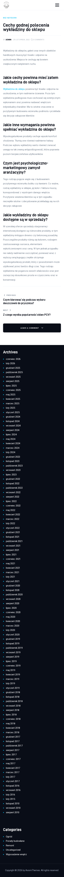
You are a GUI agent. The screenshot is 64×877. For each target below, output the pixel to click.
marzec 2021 (12, 572)
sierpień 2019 (12, 656)
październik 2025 (14, 372)
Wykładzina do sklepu (14, 89)
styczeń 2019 (12, 688)
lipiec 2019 (11, 661)
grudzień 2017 (13, 736)
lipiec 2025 (11, 385)
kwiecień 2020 (13, 621)
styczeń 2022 (12, 528)
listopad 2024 (12, 421)
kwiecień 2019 (13, 674)
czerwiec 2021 (13, 559)
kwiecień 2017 (13, 768)
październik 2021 (14, 541)
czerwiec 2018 (13, 719)
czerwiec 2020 (13, 612)
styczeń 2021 (12, 581)
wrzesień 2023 (13, 470)
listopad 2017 (12, 741)
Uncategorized (13, 849)
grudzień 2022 (13, 479)
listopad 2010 (12, 803)
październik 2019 (14, 647)
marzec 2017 (12, 772)
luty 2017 (10, 776)
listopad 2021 (12, 536)
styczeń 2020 (12, 634)
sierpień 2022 (12, 496)
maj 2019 (10, 670)
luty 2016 (10, 794)
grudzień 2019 (13, 639)
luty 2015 (10, 799)
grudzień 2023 (13, 456)
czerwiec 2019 (13, 665)
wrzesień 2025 (13, 376)
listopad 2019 (12, 643)
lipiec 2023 (11, 474)
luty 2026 (10, 363)
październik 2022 (14, 487)
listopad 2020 (12, 590)
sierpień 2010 (12, 812)
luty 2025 (10, 407)
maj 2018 (10, 723)
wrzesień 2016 (13, 790)
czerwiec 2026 (13, 359)
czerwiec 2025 (13, 390)
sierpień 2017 (12, 750)
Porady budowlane (15, 841)
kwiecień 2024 (13, 443)
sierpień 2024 (12, 430)
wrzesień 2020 (13, 599)
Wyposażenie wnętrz (16, 854)
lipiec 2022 (11, 501)
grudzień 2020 (13, 585)
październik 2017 (14, 745)
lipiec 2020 (11, 608)
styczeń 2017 (12, 781)
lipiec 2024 (11, 434)
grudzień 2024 (13, 416)
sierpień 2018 (12, 710)
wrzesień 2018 (13, 705)
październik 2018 (14, 701)
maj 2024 (10, 439)
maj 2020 (10, 616)
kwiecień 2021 (13, 567)
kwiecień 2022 (13, 514)
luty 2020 (10, 630)
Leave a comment (30, 328)
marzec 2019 (12, 679)
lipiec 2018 (11, 714)
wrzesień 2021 (13, 545)
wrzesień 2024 (13, 425)
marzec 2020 (12, 625)
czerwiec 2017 (13, 759)
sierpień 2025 (12, 381)
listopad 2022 (12, 483)
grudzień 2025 (13, 368)
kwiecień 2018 (13, 727)
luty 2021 (10, 576)
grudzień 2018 (13, 692)
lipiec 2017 (11, 754)
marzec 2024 (12, 448)
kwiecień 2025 (13, 399)
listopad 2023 (12, 461)
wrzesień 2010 (13, 808)
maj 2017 (10, 763)
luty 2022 (10, 523)
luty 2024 (10, 452)
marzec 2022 (12, 519)
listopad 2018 (12, 696)
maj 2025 (10, 394)
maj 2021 (10, 563)
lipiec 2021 (11, 554)
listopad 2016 (12, 785)
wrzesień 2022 (13, 492)
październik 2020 (14, 594)
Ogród (9, 836)
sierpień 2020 (12, 603)
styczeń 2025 (12, 412)
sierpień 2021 (12, 550)
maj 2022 (10, 510)
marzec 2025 (12, 403)
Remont (10, 845)
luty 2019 (10, 683)
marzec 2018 (12, 732)
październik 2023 (14, 465)
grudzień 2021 (13, 532)
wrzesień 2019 (13, 652)
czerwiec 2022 (13, 505)
